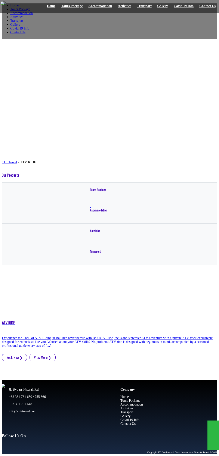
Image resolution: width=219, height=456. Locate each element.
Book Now (14, 357)
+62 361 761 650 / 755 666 (27, 396)
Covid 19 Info (184, 6)
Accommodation (100, 6)
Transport (144, 6)
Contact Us (207, 6)
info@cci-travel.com (22, 411)
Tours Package (72, 6)
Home (51, 6)
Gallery (162, 6)
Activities (124, 6)
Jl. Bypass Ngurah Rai (23, 389)
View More (42, 357)
